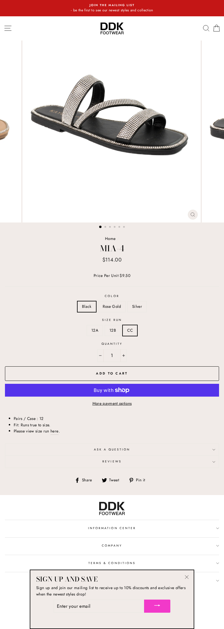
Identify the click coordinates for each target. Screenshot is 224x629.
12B (112, 330)
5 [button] (119, 227)
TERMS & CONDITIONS (112, 563)
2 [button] (105, 227)
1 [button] (100, 227)
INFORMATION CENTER (112, 528)
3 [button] (110, 227)
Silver (137, 306)
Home (110, 238)
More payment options (112, 403)
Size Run (112, 320)
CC (130, 330)
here (54, 431)
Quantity (112, 344)
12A (94, 330)
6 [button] (124, 227)
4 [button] (115, 227)
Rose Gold (112, 306)
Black (87, 306)
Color (112, 296)
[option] (112, 8)
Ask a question (112, 449)
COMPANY (112, 545)
